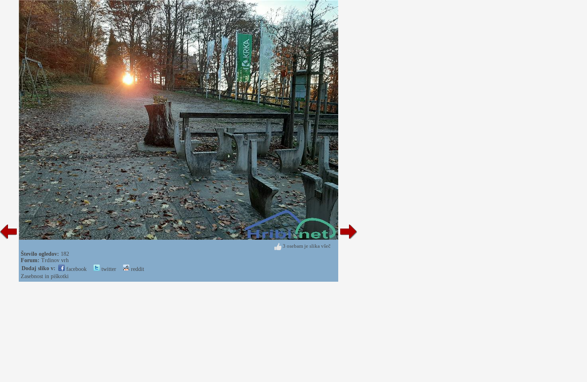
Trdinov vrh (55, 260)
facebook (76, 269)
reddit (136, 269)
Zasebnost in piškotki (45, 276)
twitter (108, 269)
